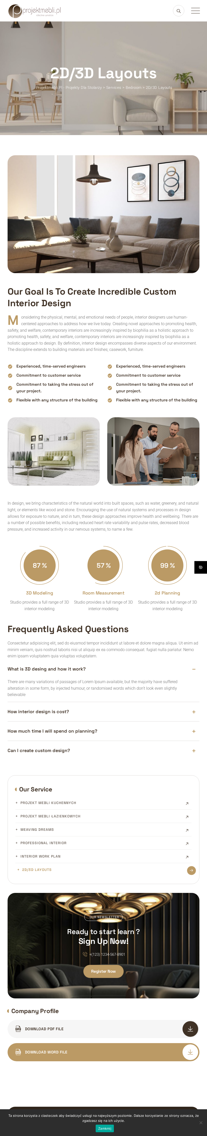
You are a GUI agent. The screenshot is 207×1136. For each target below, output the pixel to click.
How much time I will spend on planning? (52, 731)
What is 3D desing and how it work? (47, 669)
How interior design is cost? (38, 711)
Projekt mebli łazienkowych (50, 816)
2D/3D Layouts (37, 869)
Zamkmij (104, 1128)
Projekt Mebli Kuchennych (48, 803)
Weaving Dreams (37, 829)
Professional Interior (43, 843)
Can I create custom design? (39, 750)
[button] (103, 669)
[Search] (178, 10)
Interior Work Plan (40, 856)
